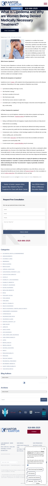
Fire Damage (6, 298)
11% (9, 150)
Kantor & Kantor (30, 171)
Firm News (6, 300)
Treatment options (19, 116)
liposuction (13, 137)
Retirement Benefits (9, 363)
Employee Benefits (8, 290)
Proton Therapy (7, 358)
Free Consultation (10, 30)
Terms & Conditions (5, 471)
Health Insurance (8, 305)
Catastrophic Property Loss (11, 271)
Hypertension (7, 313)
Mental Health (7, 342)
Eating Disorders (8, 287)
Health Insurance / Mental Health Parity (15, 308)
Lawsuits (5, 326)
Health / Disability (8, 303)
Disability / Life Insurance (10, 279)
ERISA (4, 292)
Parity (4, 350)
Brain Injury (6, 266)
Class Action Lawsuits (9, 274)
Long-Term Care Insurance (11, 334)
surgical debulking (19, 143)
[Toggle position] (42, 449)
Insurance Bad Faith (9, 316)
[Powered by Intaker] (38, 483)
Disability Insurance (9, 284)
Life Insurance (7, 332)
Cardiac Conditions (9, 269)
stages (12, 82)
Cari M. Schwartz (18, 37)
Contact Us (16, 8)
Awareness (6, 261)
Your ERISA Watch (8, 368)
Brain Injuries (7, 263)
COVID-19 (5, 277)
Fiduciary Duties (8, 295)
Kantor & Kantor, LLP (9, 321)
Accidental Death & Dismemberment (13, 253)
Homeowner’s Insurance (10, 311)
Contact (34, 431)
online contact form (10, 173)
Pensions (5, 355)
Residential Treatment (9, 360)
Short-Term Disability (9, 366)
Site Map (13, 471)
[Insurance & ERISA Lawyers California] (11, 3)
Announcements (7, 256)
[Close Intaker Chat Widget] (44, 449)
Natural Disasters (8, 347)
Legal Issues (6, 329)
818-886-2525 (31, 8)
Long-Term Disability (9, 337)
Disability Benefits (8, 282)
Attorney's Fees (7, 258)
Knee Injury (6, 324)
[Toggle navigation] (45, 4)
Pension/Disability (8, 353)
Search (44, 399)
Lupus (4, 339)
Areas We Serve (5, 465)
